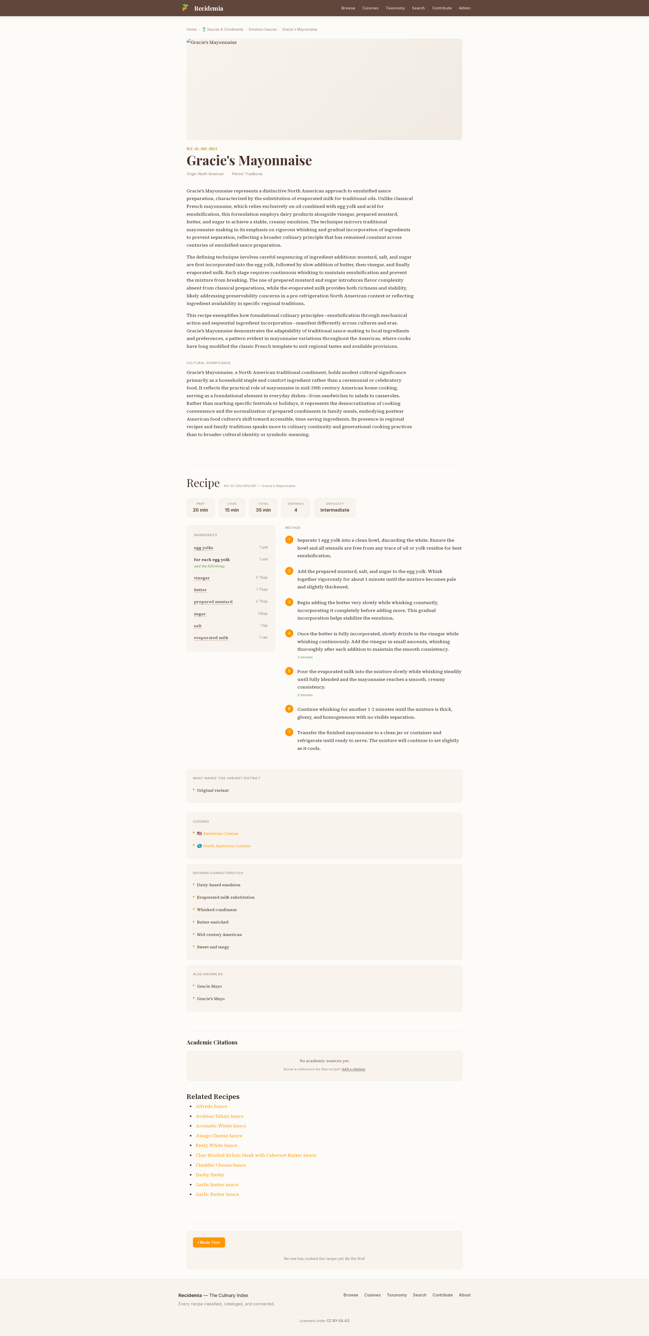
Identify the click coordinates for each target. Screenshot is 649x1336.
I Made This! (209, 1242)
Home (191, 29)
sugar (200, 614)
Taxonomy (395, 8)
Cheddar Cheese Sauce (221, 1165)
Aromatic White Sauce (221, 1126)
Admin (465, 8)
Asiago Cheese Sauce (219, 1135)
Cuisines (370, 8)
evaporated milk (211, 638)
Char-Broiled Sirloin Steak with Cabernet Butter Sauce (256, 1155)
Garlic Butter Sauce (217, 1194)
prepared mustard (213, 602)
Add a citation (353, 1069)
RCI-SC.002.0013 (202, 149)
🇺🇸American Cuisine (218, 833)
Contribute (442, 8)
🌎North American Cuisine (224, 845)
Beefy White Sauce (216, 1145)
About (465, 1294)
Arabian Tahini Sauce (220, 1116)
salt (198, 626)
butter (200, 589)
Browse (348, 8)
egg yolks (203, 547)
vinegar (202, 578)
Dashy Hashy (210, 1174)
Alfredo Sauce (211, 1106)
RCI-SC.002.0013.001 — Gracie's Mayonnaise (259, 486)
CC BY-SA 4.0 (338, 1321)
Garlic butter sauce (217, 1184)
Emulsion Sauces (263, 29)
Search (418, 8)
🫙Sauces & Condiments (223, 29)
